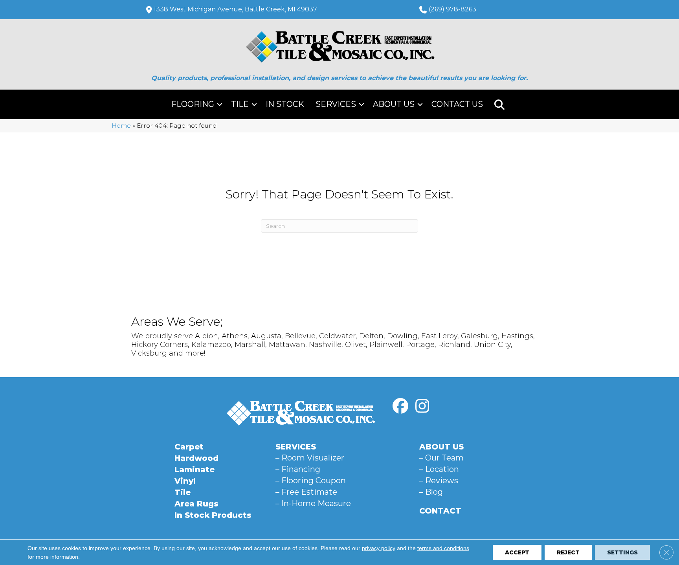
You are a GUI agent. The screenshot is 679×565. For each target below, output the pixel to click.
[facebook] (400, 406)
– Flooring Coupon (310, 480)
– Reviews (438, 480)
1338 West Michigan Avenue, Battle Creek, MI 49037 (235, 9)
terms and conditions (443, 548)
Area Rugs (196, 503)
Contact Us (457, 104)
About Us (394, 104)
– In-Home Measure (313, 503)
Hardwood (196, 458)
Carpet (189, 446)
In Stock (285, 104)
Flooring (192, 104)
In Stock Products (212, 515)
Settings (622, 552)
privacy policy (378, 548)
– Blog (431, 492)
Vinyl (185, 481)
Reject (568, 552)
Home (121, 125)
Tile (240, 104)
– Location (439, 469)
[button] (219, 104)
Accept (517, 552)
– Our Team (441, 457)
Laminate (194, 469)
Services (336, 104)
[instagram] (422, 406)
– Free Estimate (306, 492)
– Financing (297, 469)
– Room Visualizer (309, 457)
